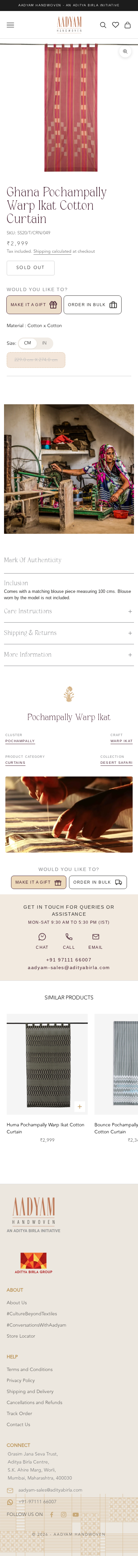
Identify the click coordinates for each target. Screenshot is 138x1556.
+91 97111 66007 (68, 959)
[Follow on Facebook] (51, 1514)
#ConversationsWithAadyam (36, 1325)
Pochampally (20, 741)
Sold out (30, 267)
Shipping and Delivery (30, 1391)
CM (27, 343)
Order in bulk (87, 304)
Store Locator (21, 1336)
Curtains (15, 762)
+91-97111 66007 (37, 1501)
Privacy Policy (21, 1380)
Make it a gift (28, 304)
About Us (17, 1302)
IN (44, 343)
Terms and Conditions (30, 1369)
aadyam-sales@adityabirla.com (69, 967)
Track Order (19, 1413)
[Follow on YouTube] (75, 1514)
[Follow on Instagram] (63, 1514)
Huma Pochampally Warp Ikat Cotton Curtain (45, 1128)
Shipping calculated (52, 251)
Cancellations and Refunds (34, 1402)
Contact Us (18, 1424)
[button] (69, 612)
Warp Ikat (122, 741)
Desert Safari (116, 762)
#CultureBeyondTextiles (32, 1313)
